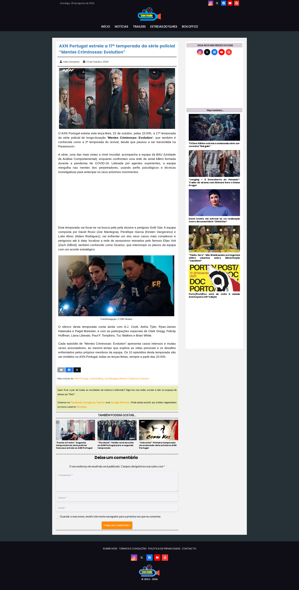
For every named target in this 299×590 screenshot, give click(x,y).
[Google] (236, 3)
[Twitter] (217, 3)
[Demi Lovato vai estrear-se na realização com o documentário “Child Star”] (214, 206)
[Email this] (61, 369)
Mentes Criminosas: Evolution (134, 378)
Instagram (89, 402)
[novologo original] (149, 14)
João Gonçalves (71, 61)
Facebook (76, 402)
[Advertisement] (117, 200)
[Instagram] (210, 3)
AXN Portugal (81, 378)
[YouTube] (230, 3)
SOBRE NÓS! (110, 548)
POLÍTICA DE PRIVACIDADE (164, 548)
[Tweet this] (77, 369)
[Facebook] (223, 3)
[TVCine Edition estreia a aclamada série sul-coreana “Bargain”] (214, 131)
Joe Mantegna (111, 378)
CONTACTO (189, 548)
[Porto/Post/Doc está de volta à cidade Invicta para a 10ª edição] (214, 281)
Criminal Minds (96, 378)
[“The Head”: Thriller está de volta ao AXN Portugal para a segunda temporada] (117, 434)
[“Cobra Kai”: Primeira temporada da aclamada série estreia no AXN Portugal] (158, 434)
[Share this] (69, 369)
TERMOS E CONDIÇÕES (133, 548)
